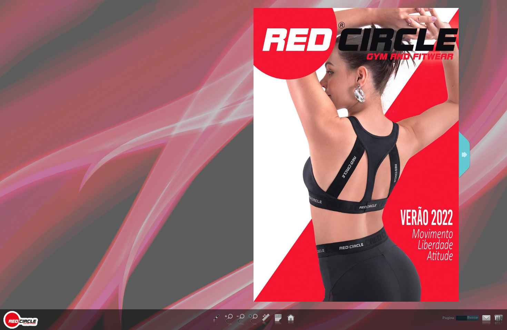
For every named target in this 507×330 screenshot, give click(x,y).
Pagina (448, 318)
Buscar (472, 317)
